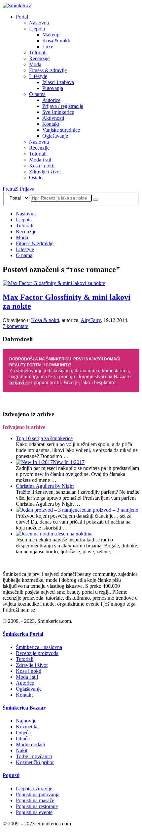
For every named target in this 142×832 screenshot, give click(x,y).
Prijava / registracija (62, 106)
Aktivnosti (53, 118)
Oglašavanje (55, 136)
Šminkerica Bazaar (24, 708)
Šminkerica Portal (23, 634)
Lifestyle (38, 76)
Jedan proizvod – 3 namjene (109, 510)
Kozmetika (27, 726)
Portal (22, 17)
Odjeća (23, 732)
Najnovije (26, 720)
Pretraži (10, 189)
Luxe (47, 46)
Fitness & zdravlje (48, 70)
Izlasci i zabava (58, 82)
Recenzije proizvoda (37, 653)
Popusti (11, 775)
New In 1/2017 (69, 462)
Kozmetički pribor (35, 762)
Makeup (50, 34)
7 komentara (15, 326)
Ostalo (36, 177)
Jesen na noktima (74, 533)
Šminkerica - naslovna (39, 647)
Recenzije (39, 58)
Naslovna (39, 22)
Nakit (21, 750)
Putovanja (52, 88)
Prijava (27, 189)
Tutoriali (38, 52)
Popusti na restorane (37, 806)
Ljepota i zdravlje (34, 788)
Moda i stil (40, 159)
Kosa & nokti (56, 40)
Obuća (23, 738)
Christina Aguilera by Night (45, 486)
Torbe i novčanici (34, 756)
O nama (37, 94)
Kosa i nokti (41, 165)
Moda (35, 64)
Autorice (51, 100)
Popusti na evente (34, 812)
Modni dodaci (30, 744)
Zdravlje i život (45, 171)
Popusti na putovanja (37, 794)
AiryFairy (91, 320)
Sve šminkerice (58, 112)
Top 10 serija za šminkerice (44, 438)
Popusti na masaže (35, 800)
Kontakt (50, 124)
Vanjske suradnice (61, 130)
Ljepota (37, 28)
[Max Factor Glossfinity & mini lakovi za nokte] (54, 283)
